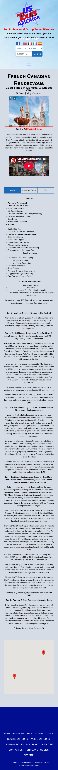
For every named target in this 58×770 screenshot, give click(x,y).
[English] (25, 43)
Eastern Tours (22, 733)
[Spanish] (40, 43)
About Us (47, 744)
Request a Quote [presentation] (29, 190)
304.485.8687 (29, 39)
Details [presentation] (12, 190)
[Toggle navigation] (29, 64)
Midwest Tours (44, 733)
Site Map (29, 755)
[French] (30, 43)
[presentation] (45, 190)
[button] (14, 676)
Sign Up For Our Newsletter (29, 48)
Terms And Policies (37, 750)
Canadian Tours (14, 744)
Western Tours (40, 739)
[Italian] (35, 43)
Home (7, 733)
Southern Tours (17, 739)
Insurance (32, 744)
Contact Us (15, 750)
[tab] (12, 190)
